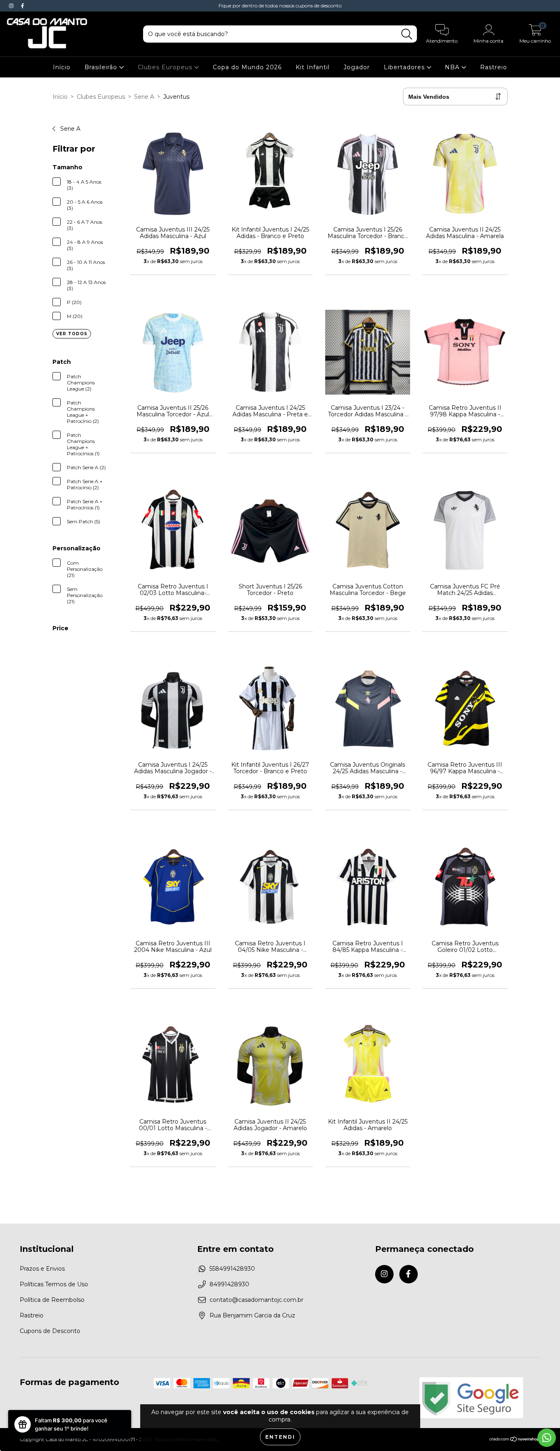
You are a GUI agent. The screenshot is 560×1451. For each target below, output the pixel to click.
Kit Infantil (313, 67)
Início (62, 67)
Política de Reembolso (52, 1299)
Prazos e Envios (42, 1268)
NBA (453, 67)
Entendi (280, 1437)
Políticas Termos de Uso (54, 1284)
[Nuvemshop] (514, 1440)
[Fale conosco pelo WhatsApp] (546, 1437)
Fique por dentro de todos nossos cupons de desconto (280, 5)
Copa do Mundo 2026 (247, 67)
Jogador (357, 67)
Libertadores (405, 67)
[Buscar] (406, 34)
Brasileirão (101, 67)
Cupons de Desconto (50, 1331)
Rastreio (493, 67)
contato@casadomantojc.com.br (256, 1299)
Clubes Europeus (166, 67)
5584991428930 (232, 1268)
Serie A (144, 96)
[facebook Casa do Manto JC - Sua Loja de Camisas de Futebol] (22, 5)
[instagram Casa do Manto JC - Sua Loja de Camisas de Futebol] (12, 5)
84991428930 (229, 1284)
